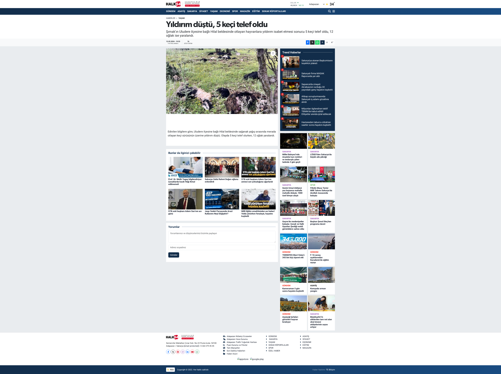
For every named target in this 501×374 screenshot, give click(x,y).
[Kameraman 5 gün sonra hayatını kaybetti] (293, 275)
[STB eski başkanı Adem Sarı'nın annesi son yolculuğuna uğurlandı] (258, 167)
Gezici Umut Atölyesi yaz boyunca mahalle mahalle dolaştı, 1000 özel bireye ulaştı (292, 192)
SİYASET (203, 11)
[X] (173, 352)
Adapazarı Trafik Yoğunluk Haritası (242, 342)
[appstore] (243, 359)
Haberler (170, 18)
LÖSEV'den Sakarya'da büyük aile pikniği (321, 155)
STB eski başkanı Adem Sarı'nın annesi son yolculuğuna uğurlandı (257, 180)
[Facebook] (168, 352)
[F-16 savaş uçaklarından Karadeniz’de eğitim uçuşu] (321, 241)
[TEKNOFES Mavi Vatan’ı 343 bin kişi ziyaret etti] (293, 241)
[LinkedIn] (187, 352)
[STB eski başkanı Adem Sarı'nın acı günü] (185, 199)
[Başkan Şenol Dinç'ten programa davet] (321, 208)
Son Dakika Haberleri (236, 351)
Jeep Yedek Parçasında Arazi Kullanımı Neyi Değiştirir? (218, 212)
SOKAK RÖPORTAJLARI (274, 11)
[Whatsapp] (197, 352)
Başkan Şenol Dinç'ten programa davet (320, 222)
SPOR (235, 11)
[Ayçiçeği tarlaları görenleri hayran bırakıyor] (293, 303)
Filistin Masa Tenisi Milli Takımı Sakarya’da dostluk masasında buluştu (321, 192)
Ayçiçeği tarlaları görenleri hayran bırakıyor (290, 319)
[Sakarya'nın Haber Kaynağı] (183, 4)
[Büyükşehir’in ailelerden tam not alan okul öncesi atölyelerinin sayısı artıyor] (321, 303)
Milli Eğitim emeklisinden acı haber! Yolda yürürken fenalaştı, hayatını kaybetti (258, 213)
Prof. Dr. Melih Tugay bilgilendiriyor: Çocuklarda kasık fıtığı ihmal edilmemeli (185, 181)
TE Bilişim (330, 370)
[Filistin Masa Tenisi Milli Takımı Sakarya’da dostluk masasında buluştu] (321, 174)
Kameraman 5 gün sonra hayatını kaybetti (293, 289)
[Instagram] (183, 352)
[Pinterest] (178, 352)
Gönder (173, 255)
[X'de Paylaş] (312, 42)
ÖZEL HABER (274, 351)
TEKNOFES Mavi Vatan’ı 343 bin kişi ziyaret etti (293, 256)
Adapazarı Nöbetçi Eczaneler (239, 336)
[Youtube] (192, 352)
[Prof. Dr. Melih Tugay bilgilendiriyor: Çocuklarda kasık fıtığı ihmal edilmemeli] (185, 167)
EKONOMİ (225, 11)
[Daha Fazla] (322, 42)
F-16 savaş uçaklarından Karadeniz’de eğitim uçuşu (319, 259)
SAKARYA (192, 11)
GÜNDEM (170, 11)
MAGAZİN (245, 11)
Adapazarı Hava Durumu (237, 339)
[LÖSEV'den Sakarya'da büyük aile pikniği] (321, 141)
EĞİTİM (256, 11)
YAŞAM (214, 11)
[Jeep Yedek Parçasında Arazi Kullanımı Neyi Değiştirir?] (222, 199)
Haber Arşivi (232, 354)
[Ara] (329, 11)
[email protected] (191, 346)
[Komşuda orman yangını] (321, 275)
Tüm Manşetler (233, 348)
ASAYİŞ (181, 11)
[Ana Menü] (333, 11)
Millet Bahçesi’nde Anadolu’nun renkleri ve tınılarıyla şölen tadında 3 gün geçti (292, 158)
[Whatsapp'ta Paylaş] (317, 42)
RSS (172, 370)
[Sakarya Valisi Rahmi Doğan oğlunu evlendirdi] (222, 167)
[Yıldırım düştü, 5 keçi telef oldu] (222, 81)
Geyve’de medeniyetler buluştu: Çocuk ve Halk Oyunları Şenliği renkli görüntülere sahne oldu (293, 225)
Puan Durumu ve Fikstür (237, 345)
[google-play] (256, 359)
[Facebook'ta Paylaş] (308, 42)
